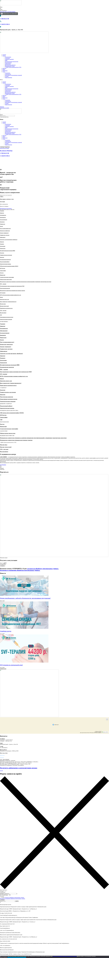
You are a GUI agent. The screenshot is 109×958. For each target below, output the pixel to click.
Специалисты (8, 74)
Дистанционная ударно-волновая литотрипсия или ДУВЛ (12, 286)
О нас (4, 71)
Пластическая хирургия (5, 288)
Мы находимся (3, 312)
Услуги (4, 55)
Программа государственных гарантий (13, 75)
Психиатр (2, 244)
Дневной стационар (9, 59)
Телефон (2, 564)
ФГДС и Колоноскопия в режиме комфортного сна (10, 295)
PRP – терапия (3, 283)
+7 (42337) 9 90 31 (5, 24)
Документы (7, 72)
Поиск (1, 115)
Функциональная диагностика (11, 61)
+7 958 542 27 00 (4, 18)
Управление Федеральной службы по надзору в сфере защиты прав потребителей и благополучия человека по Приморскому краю (28, 919)
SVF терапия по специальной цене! (11, 665)
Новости (4, 68)
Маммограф (2, 275)
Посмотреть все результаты (6, 208)
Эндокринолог (3, 215)
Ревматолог (2, 224)
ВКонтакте (2, 755)
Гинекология (2, 248)
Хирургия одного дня (4, 299)
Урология (2, 252)
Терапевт (2, 210)
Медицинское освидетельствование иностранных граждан (12, 290)
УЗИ (1, 314)
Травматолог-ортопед (4, 235)
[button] (54, 79)
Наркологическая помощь (5, 264)
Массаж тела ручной (4, 306)
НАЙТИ (16, 901)
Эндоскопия (2, 246)
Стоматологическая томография (7, 277)
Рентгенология (8, 62)
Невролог (2, 213)
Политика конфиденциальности (19, 957)
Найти (2, 196)
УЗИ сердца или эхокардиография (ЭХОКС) (9, 266)
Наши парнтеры (8, 77)
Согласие (2, 896)
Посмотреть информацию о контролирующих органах (18, 768)
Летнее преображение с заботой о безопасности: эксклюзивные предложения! (25, 598)
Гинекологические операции (6, 319)
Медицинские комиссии (10, 64)
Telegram (2, 757)
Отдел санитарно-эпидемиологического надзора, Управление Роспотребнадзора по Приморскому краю (22, 951)
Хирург (1, 297)
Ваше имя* (2, 889)
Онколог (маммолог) (4, 232)
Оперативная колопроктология (6, 317)
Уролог (1, 226)
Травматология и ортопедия (6, 255)
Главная (4, 54)
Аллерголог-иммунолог (5, 230)
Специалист (2, 892)
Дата (1, 894)
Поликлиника (8, 57)
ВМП (6, 60)
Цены (4, 69)
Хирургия (2, 257)
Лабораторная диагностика (6, 279)
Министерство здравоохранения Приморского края (11, 934)
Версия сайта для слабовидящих (10, 13)
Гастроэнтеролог (3, 219)
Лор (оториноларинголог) (5, 228)
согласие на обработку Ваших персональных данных (65, 956)
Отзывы (7, 76)
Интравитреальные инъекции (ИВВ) (7, 250)
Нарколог (2, 241)
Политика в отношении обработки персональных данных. (20, 570)
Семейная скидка (5, 631)
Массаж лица (3, 303)
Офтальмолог (3, 217)
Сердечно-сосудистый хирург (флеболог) (8, 239)
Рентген (1, 272)
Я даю (12, 898)
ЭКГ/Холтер (2, 268)
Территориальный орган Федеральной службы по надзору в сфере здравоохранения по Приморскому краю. (23, 906)
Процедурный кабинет (4, 261)
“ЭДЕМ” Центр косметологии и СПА (13, 67)
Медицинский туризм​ (10, 66)
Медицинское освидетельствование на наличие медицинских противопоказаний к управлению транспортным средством (25, 281)
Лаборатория (8, 63)
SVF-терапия (2, 292)
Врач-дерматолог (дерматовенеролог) (8, 301)
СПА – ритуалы (3, 310)
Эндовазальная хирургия (5, 259)
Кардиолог (2, 221)
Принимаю (9, 957)
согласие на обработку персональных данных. (43, 568)
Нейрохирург (2, 237)
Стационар (7, 58)
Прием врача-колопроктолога (6, 308)
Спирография (3, 270)
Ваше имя (2, 563)
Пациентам (5, 70)
